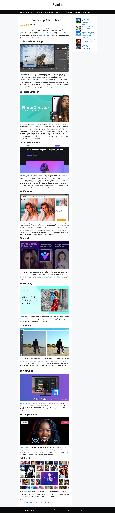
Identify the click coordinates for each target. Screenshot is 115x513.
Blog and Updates (87, 12)
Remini (57, 4)
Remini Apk (40, 12)
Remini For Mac (68, 12)
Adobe (22, 74)
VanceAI (22, 224)
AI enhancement (40, 126)
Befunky (22, 316)
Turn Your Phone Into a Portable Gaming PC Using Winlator (88, 47)
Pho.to (24, 491)
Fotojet (22, 358)
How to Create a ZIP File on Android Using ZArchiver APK (88, 28)
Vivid (21, 271)
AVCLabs (22, 403)
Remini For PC (59, 12)
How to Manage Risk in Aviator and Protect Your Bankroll (88, 41)
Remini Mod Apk (49, 12)
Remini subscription (44, 35)
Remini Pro (77, 12)
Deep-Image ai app (25, 447)
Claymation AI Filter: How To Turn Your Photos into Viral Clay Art (36, 502)
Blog (23, 499)
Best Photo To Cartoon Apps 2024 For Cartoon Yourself (34, 501)
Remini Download (30, 12)
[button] (94, 12)
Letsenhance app (27, 175)
